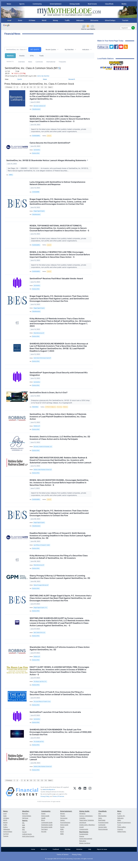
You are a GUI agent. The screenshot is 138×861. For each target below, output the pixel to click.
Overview (21, 62)
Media (124, 4)
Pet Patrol (44, 829)
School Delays (110, 20)
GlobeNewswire (36, 109)
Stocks (21, 56)
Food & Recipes (65, 822)
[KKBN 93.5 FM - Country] (121, 67)
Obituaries (94, 20)
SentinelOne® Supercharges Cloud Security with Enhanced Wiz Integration (59, 373)
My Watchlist (69, 49)
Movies (62, 813)
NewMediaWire (36, 135)
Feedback (56, 849)
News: (5, 811)
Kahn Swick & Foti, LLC (39, 632)
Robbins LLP (37, 426)
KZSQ (62, 831)
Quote (19, 79)
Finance (81, 836)
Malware (65, 406)
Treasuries (62, 62)
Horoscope (63, 818)
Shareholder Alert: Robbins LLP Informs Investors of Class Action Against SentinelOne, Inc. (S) (60, 648)
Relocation (82, 841)
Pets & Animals (103, 829)
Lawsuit (49, 135)
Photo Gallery (121, 827)
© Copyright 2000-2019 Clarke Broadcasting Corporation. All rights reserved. (69, 858)
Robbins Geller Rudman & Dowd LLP (43, 469)
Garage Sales (102, 827)
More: (119, 811)
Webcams (80, 20)
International (50, 62)
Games (62, 820)
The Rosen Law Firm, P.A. (40, 681)
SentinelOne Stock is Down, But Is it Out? (48, 392)
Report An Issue (102, 849)
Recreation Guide (46, 827)
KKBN (62, 834)
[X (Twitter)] (75, 792)
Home (33, 849)
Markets (10, 56)
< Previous (8, 87)
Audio (119, 813)
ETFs (32, 56)
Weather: (25, 811)
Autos (100, 818)
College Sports (27, 834)
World (44, 20)
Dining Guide (75, 4)
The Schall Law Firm (39, 741)
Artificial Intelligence (50, 406)
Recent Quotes (51, 49)
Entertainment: (66, 811)
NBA (23, 827)
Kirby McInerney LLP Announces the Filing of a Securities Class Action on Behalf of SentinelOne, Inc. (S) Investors (59, 556)
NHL (23, 829)
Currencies (39, 62)
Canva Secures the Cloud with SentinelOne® (50, 143)
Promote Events (103, 822)
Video (119, 820)
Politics (5, 827)
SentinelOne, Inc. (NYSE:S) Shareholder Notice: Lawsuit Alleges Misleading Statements (47, 160)
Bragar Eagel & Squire (39, 211)
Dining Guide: (84, 811)
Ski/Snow (25, 818)
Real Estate (92, 4)
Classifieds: (102, 811)
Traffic (67, 20)
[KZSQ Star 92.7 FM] (105, 67)
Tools (41, 56)
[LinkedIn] (85, 792)
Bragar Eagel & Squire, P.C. (40, 607)
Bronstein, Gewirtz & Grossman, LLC (43, 446)
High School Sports (28, 836)
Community (37, 4)
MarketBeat (35, 406)
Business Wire (35, 153)
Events (43, 813)
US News (32, 20)
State (20, 20)
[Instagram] (90, 792)
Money (55, 20)
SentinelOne (37, 149)
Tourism (125, 20)
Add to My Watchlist (43, 76)
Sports (21, 4)
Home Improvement (85, 839)
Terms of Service (62, 854)
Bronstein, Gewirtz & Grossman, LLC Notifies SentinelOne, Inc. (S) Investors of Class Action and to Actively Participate (60, 437)
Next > (50, 87)
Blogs (43, 820)
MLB (23, 825)
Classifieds (109, 4)
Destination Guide (47, 825)
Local (9, 20)
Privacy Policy (45, 796)
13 (42, 87)
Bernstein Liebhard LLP (39, 105)
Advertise (79, 849)
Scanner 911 (121, 816)
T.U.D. (119, 825)
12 (38, 87)
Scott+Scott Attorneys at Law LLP (42, 358)
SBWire (11, 174)
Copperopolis (83, 829)
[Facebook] (80, 792)
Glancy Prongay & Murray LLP (41, 585)
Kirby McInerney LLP (39, 333)
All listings (82, 813)
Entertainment (55, 4)
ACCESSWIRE (35, 191)
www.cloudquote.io (49, 789)
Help (89, 849)
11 (34, 87)
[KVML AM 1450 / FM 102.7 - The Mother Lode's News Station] (116, 62)
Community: (46, 811)
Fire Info (43, 831)
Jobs (99, 813)
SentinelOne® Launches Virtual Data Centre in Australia (55, 712)
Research (71, 79)
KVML (62, 829)
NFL (23, 823)
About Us (44, 849)
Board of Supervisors (124, 822)
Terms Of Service (58, 796)
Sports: (25, 820)
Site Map (67, 849)
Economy (59, 406)
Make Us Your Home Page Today (110, 41)
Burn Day (25, 813)
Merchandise (102, 816)
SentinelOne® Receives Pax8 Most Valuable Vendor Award (56, 278)
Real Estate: (84, 832)
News (9, 4)
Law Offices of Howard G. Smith (42, 545)
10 (31, 87)
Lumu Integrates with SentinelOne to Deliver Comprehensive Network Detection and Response (57, 183)
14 (45, 87)
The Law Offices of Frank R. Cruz (42, 701)
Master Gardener (84, 843)
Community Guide (46, 822)
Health (43, 818)
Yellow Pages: (121, 831)
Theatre (62, 816)
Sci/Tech (6, 834)
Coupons (120, 829)
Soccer (24, 832)
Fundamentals (83, 834)
